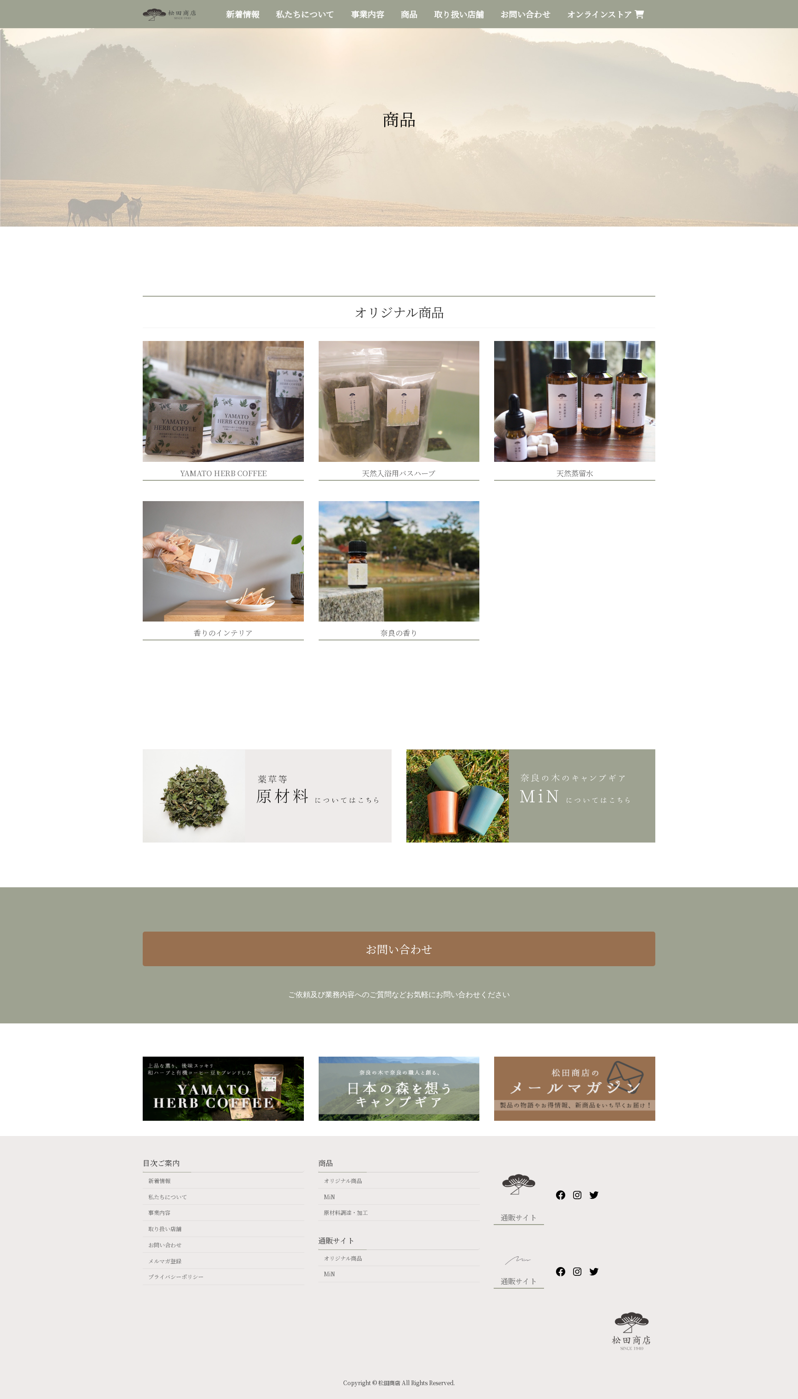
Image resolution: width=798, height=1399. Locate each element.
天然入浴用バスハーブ (398, 473)
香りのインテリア (223, 633)
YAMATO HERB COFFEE (223, 473)
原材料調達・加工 (346, 1212)
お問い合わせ (399, 949)
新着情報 (159, 1180)
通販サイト (519, 1217)
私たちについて (167, 1197)
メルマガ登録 (164, 1261)
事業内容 (159, 1212)
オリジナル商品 (343, 1180)
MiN (329, 1197)
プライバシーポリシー (176, 1277)
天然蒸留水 (574, 473)
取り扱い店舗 (164, 1228)
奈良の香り (399, 633)
